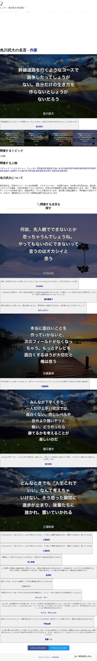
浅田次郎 (56, 171)
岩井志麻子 (4, 171)
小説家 (3, 156)
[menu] (1, 1)
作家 (33, 50)
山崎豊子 (14, 171)
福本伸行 (64, 171)
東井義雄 (40, 171)
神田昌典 (83, 168)
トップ (3, 8)
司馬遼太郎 (41, 168)
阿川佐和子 (92, 168)
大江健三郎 (22, 171)
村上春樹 (65, 168)
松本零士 (48, 171)
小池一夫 (57, 168)
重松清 (50, 168)
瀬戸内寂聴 (74, 168)
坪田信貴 (31, 171)
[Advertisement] (48, 29)
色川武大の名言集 (16, 8)
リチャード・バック (8, 168)
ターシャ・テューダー (27, 168)
